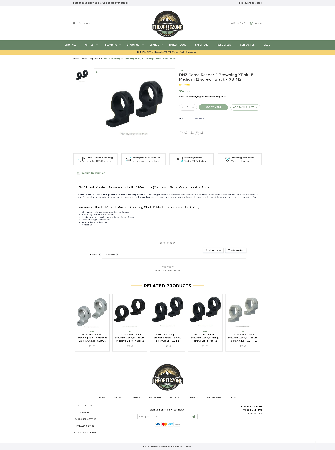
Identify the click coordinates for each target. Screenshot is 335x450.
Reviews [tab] (93, 254)
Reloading (110, 45)
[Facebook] (181, 133)
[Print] (192, 133)
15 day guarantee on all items (146, 161)
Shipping (85, 412)
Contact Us (247, 45)
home (102, 397)
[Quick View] (86, 326)
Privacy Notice (85, 426)
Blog (267, 45)
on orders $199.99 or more (99, 161)
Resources (224, 45)
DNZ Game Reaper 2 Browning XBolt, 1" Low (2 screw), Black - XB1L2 (167, 337)
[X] (197, 133)
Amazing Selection (242, 157)
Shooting (133, 45)
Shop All (70, 45)
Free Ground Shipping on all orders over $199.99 (101, 3)
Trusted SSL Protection (195, 161)
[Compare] (98, 326)
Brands (154, 45)
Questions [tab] (110, 254)
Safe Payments (193, 157)
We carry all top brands (241, 161)
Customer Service (85, 419)
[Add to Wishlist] (92, 326)
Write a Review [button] (237, 250)
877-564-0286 (254, 3)
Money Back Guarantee (146, 157)
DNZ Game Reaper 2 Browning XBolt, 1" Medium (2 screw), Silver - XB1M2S (92, 337)
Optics (89, 45)
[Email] (186, 133)
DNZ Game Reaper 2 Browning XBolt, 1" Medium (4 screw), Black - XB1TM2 (129, 337)
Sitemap (188, 447)
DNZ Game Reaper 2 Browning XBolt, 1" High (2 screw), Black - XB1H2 (205, 337)
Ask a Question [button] (214, 250)
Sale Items (201, 45)
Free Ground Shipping (100, 157)
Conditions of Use (85, 432)
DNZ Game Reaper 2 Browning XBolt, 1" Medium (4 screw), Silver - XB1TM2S (243, 337)
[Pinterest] (202, 133)
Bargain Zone (177, 45)
